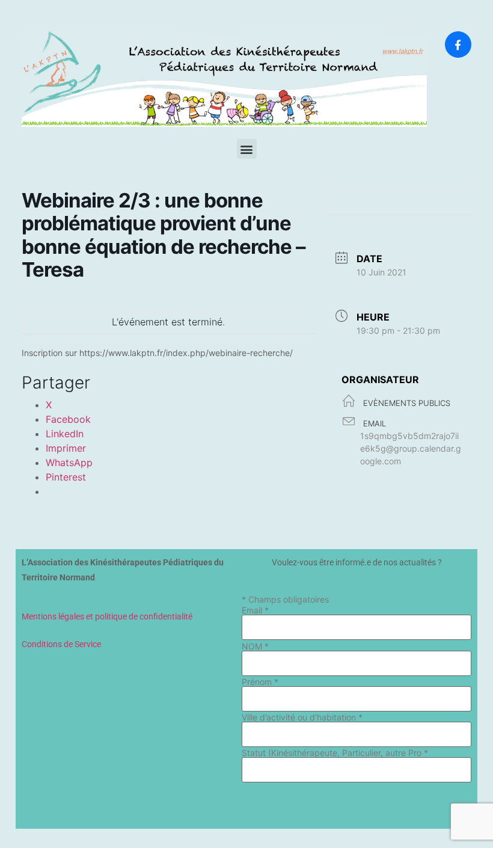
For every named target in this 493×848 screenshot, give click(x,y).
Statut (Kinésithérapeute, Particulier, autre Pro (335, 753)
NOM (255, 646)
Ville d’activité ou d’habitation (302, 717)
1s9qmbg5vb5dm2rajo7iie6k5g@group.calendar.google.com (410, 448)
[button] (247, 149)
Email (255, 610)
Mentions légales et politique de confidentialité (107, 616)
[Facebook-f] (458, 44)
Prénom (260, 682)
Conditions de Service (61, 644)
